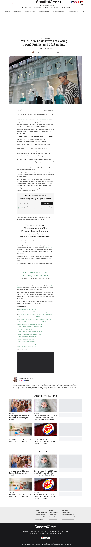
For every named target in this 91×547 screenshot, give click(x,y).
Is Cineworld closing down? (25, 329)
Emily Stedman (39, 52)
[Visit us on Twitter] (73, 2)
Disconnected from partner (68, 519)
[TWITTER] (20, 380)
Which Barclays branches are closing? (27, 336)
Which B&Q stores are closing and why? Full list (30, 324)
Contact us (45, 531)
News (26, 7)
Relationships (37, 7)
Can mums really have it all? (68, 516)
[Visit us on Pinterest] (76, 2)
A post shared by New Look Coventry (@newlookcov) (35, 274)
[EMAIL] (28, 380)
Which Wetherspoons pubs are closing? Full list (30, 326)
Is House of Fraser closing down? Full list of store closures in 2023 (34, 319)
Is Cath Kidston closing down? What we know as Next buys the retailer (35, 312)
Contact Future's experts (35, 531)
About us (25, 531)
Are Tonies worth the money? (59, 11)
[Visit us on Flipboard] (78, 2)
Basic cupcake (52, 516)
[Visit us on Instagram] (75, 2)
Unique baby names (17, 11)
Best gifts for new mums (44, 11)
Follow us (45, 110)
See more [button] (36, 234)
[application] (35, 362)
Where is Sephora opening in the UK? (27, 309)
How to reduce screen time (41, 512)
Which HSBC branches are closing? (27, 339)
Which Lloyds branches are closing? (27, 341)
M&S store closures (25, 119)
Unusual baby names (40, 514)
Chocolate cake (52, 514)
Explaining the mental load (68, 514)
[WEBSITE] (26, 380)
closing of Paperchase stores (26, 121)
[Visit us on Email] (80, 2)
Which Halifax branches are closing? (27, 344)
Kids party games (39, 519)
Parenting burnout (66, 512)
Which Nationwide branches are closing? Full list (30, 331)
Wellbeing (45, 7)
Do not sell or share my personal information (49, 533)
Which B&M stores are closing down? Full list (29, 316)
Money (68, 7)
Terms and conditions (54, 531)
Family (30, 7)
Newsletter (52, 110)
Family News (47, 38)
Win (83, 11)
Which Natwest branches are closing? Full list (29, 334)
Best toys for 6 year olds (73, 11)
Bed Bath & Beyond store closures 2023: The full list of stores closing (35, 314)
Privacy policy (64, 531)
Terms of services (33, 206)
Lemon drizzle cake (53, 512)
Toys (63, 7)
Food (51, 7)
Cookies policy (33, 533)
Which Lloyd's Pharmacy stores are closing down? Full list (32, 321)
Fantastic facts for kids (40, 516)
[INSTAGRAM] (22, 380)
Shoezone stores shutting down (42, 119)
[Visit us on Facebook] (71, 2)
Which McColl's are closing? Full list (27, 346)
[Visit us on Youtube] (82, 2)
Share (20, 110)
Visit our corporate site (61, 543)
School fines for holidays (30, 11)
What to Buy (57, 7)
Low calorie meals (53, 519)
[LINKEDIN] (24, 380)
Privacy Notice (21, 207)
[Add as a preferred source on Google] (45, 538)
